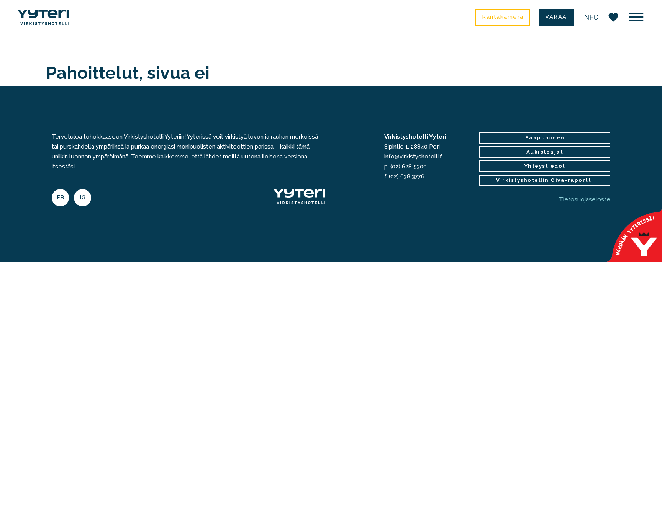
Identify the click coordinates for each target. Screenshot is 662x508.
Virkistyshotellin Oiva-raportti (544, 180)
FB (60, 197)
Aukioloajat (545, 152)
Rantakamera (503, 16)
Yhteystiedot (544, 166)
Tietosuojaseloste (584, 199)
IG (83, 197)
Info (590, 17)
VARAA (556, 16)
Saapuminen (545, 137)
